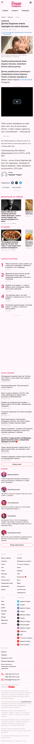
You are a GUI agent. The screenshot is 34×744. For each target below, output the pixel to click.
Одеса (3, 607)
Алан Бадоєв (6, 187)
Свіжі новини (7, 373)
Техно (3, 577)
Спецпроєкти (21, 592)
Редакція (4, 655)
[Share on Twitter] (16, 182)
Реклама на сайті (6, 658)
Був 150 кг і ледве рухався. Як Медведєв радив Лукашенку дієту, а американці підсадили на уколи (16, 439)
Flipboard (23, 631)
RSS (21, 634)
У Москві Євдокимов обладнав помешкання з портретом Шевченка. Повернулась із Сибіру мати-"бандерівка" (15, 480)
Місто (3, 597)
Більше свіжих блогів (17, 545)
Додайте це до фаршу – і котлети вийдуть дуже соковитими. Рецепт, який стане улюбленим (17, 287)
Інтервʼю (15, 10)
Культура (4, 573)
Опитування (21, 586)
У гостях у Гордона (23, 564)
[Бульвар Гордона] (16, 4)
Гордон (3, 17)
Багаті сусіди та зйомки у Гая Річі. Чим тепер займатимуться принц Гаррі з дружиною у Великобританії (15, 395)
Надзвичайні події (7, 583)
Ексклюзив (20, 577)
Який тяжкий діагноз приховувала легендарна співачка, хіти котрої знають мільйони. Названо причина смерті (15, 421)
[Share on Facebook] (12, 182)
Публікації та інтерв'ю (24, 561)
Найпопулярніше (9, 259)
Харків (3, 614)
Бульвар (10, 17)
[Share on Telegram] (20, 182)
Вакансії (4, 652)
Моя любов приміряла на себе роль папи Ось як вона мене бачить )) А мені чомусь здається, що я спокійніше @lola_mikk (16, 143)
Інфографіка (5, 586)
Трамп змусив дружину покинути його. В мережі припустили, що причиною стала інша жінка (15, 449)
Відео (19, 583)
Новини (5, 10)
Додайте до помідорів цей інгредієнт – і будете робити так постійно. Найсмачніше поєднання (16, 404)
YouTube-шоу (21, 589)
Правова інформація (7, 661)
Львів (3, 604)
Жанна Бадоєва (16, 187)
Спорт (3, 570)
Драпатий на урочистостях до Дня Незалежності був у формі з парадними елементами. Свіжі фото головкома (18, 276)
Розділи (19, 554)
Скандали (25, 10)
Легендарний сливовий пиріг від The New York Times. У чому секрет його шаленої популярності (11, 245)
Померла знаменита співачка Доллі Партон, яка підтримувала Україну (17, 457)
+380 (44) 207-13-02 (11, 677)
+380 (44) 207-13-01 (11, 674)
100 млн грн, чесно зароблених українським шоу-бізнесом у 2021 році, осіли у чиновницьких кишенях (16, 538)
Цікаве (3, 589)
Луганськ (4, 623)
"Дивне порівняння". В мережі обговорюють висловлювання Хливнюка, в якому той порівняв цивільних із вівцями (17, 430)
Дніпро (3, 617)
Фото (18, 580)
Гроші (3, 564)
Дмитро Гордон (25, 601)
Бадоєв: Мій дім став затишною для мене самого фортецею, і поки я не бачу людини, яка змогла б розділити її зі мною (11, 216)
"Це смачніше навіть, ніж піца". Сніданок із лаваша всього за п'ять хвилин (17, 297)
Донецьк (4, 610)
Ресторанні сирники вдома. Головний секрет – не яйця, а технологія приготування (18, 306)
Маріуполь (4, 620)
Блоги (4, 469)
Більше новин (17, 464)
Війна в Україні (6, 558)
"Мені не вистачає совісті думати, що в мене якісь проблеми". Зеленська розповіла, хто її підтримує (18, 265)
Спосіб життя (5, 580)
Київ (2, 601)
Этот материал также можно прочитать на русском (17, 33)
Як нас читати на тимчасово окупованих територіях (8, 666)
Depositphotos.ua (26, 701)
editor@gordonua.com (12, 680)
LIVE (18, 573)
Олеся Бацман (24, 624)
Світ (2, 567)
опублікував (25, 79)
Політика (4, 561)
